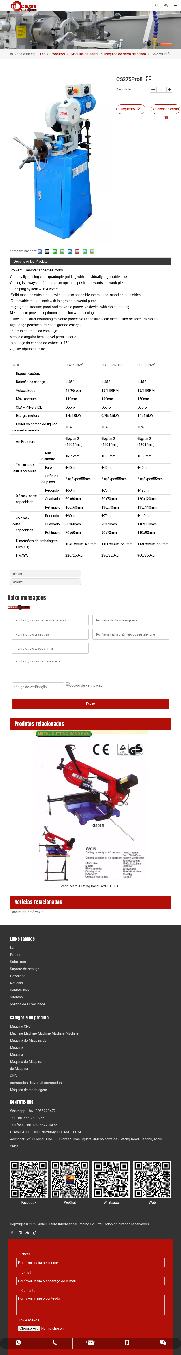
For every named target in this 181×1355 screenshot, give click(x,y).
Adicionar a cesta (165, 109)
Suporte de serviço (24, 969)
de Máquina (19, 1069)
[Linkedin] (19, 1232)
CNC (13, 1076)
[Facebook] (12, 1232)
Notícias (16, 983)
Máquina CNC (20, 1026)
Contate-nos (19, 990)
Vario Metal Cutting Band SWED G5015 (90, 886)
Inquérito (128, 109)
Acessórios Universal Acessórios (36, 1083)
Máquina (16, 1047)
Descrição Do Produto (30, 261)
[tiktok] (34, 1232)
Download (17, 976)
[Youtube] (27, 1232)
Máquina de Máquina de (28, 1040)
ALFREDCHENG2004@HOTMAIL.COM (51, 1132)
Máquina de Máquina (26, 1062)
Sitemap (16, 997)
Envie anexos (29, 1320)
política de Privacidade (27, 1004)
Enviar (90, 704)
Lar (12, 948)
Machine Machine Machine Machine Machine (44, 1033)
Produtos (17, 955)
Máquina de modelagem (28, 1090)
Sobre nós (18, 962)
